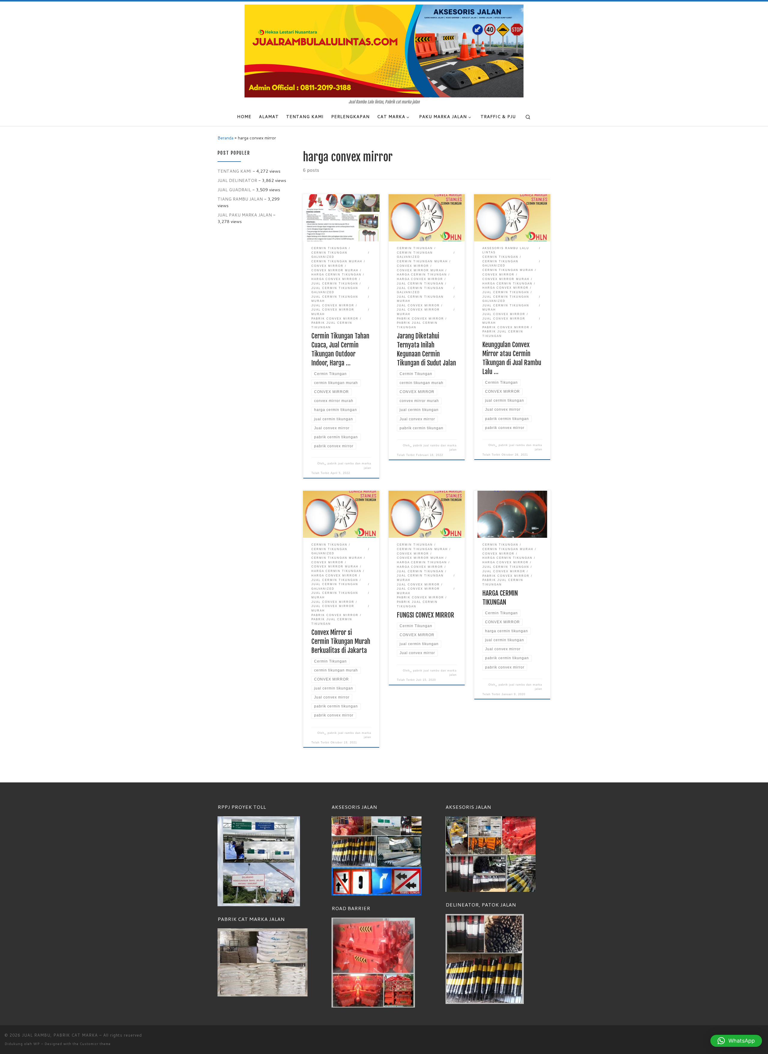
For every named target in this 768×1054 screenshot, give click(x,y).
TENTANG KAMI (234, 171)
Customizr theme (95, 1043)
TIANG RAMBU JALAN (240, 199)
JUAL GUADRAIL (234, 189)
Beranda (225, 138)
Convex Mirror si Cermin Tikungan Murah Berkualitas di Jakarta (340, 641)
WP (36, 1043)
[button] (736, 1041)
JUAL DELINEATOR (237, 180)
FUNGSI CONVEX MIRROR (425, 615)
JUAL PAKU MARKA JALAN (245, 215)
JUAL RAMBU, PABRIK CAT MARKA (60, 1035)
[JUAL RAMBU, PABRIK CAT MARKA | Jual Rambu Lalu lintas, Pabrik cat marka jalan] (384, 50)
